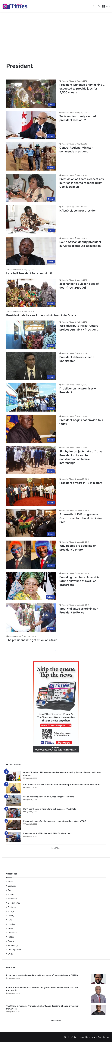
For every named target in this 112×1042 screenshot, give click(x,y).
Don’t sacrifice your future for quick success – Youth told (49, 809)
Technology (13, 945)
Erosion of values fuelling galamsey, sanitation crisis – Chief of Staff (54, 821)
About (87, 1037)
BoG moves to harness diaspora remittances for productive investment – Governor (61, 784)
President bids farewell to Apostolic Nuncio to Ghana (41, 315)
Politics (11, 937)
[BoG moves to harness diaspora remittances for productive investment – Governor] (13, 788)
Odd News (12, 933)
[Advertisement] (56, 34)
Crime (10, 890)
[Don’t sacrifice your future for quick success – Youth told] (13, 813)
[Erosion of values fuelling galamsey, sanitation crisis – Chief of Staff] (13, 825)
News (10, 928)
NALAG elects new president (78, 210)
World (10, 954)
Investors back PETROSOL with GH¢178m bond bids (47, 833)
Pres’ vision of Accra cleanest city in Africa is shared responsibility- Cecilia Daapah (81, 182)
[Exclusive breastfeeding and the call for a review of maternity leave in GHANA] (98, 979)
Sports (11, 941)
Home (81, 1037)
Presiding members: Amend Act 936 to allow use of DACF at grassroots (80, 580)
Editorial (11, 894)
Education (12, 899)
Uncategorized (14, 950)
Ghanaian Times (67, 81)
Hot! (10, 920)
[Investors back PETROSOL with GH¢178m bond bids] (13, 837)
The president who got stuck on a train (31, 640)
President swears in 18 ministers (80, 482)
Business (12, 886)
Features (12, 907)
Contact (106, 1037)
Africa (10, 882)
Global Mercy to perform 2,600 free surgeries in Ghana (48, 797)
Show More (56, 1020)
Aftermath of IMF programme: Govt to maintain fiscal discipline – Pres (81, 518)
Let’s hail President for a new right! (29, 273)
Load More (56, 848)
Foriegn (11, 911)
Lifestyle (11, 924)
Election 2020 (14, 903)
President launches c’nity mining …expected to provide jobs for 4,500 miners (82, 88)
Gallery (11, 916)
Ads (99, 1037)
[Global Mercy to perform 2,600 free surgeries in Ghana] (13, 800)
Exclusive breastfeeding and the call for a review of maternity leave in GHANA (42, 975)
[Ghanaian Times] (15, 6)
